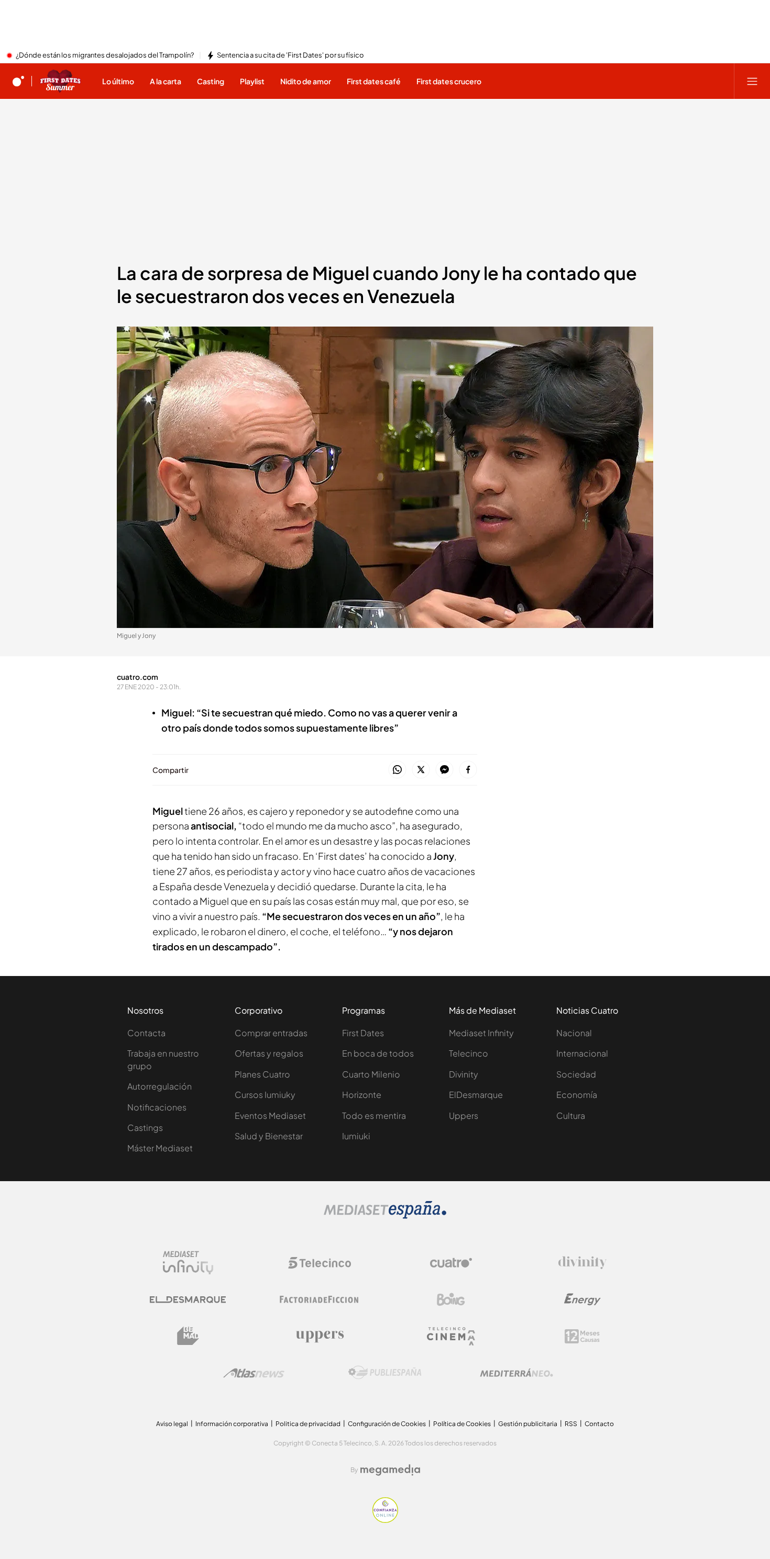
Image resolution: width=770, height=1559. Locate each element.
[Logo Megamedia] (390, 1470)
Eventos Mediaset (270, 1115)
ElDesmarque (476, 1094)
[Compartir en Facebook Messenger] (444, 770)
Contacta (146, 1032)
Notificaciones (156, 1107)
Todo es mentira (374, 1115)
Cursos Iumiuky (265, 1094)
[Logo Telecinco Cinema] (451, 1336)
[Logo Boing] (451, 1299)
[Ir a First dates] (60, 81)
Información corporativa (231, 1424)
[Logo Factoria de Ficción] (319, 1299)
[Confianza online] (385, 1520)
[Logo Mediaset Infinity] (188, 1263)
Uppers (463, 1115)
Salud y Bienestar (269, 1135)
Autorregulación (159, 1086)
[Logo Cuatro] (451, 1263)
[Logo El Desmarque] (188, 1299)
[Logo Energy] (582, 1299)
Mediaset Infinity (481, 1032)
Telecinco (468, 1053)
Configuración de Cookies (387, 1424)
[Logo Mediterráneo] (516, 1373)
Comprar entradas (271, 1032)
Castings (145, 1127)
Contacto (599, 1424)
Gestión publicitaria (527, 1424)
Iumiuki (356, 1135)
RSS (571, 1424)
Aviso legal (172, 1424)
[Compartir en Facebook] (468, 770)
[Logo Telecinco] (319, 1263)
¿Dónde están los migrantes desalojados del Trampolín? (105, 55)
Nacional (574, 1032)
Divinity (463, 1074)
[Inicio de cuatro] (18, 81)
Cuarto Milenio (371, 1074)
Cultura (570, 1115)
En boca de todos (378, 1053)
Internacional (582, 1053)
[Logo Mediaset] (385, 1215)
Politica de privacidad (308, 1424)
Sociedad (576, 1074)
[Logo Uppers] (319, 1336)
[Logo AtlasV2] (253, 1373)
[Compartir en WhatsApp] (397, 770)
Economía (576, 1094)
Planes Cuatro (262, 1074)
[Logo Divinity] (582, 1263)
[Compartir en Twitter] (421, 770)
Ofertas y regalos (269, 1053)
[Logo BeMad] (188, 1336)
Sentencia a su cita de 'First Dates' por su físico (290, 55)
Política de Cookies (462, 1424)
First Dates (363, 1032)
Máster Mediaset (160, 1147)
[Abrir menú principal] (752, 81)
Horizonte (361, 1094)
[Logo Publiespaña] (385, 1373)
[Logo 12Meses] (582, 1336)
